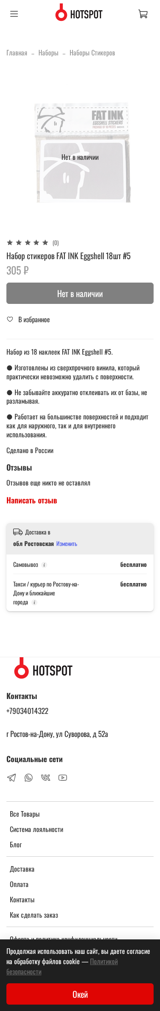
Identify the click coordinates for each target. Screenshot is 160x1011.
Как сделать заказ (34, 915)
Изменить (66, 543)
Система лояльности (36, 829)
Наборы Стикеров (92, 52)
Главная (16, 52)
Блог (16, 844)
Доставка (22, 869)
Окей (80, 994)
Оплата (19, 884)
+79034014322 (27, 710)
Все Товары (25, 814)
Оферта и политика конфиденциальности (63, 939)
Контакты (22, 899)
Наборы (48, 52)
